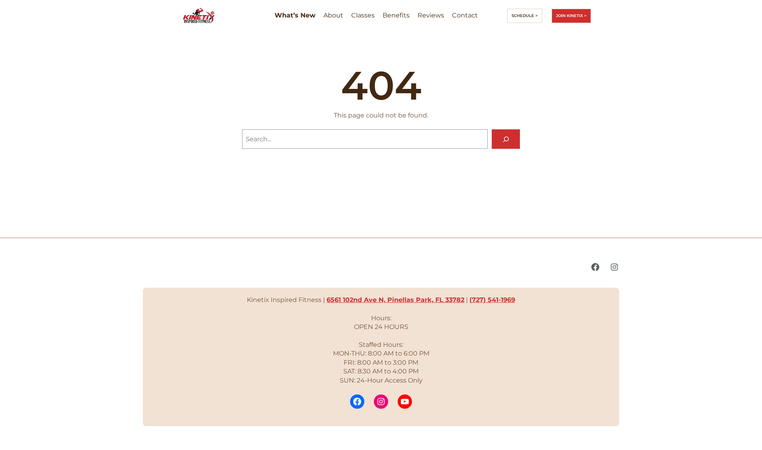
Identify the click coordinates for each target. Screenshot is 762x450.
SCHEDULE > (525, 15)
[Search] (506, 139)
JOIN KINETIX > (571, 15)
